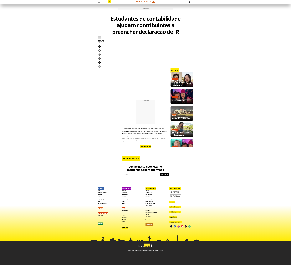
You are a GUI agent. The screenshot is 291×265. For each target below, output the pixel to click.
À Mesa (147, 190)
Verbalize (147, 218)
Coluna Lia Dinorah (149, 201)
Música (123, 221)
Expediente (173, 217)
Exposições (124, 217)
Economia (100, 194)
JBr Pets (123, 201)
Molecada (124, 196)
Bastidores (148, 196)
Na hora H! (149, 224)
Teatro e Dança (125, 223)
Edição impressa (175, 207)
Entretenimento (103, 213)
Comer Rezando (149, 205)
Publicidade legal (175, 212)
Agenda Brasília (125, 210)
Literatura (124, 219)
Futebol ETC (148, 208)
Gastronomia (124, 192)
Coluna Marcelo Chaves (150, 203)
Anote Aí (123, 212)
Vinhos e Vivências (149, 219)
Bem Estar (124, 190)
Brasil (99, 190)
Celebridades (100, 215)
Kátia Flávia (174, 78)
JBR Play (125, 227)
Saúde (99, 201)
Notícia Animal (125, 199)
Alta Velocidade (149, 194)
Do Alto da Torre (149, 207)
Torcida (100, 223)
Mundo (99, 196)
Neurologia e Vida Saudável (151, 212)
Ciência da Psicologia (150, 198)
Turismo (123, 203)
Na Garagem (124, 198)
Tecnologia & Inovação (102, 203)
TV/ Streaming (101, 218)
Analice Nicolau (149, 192)
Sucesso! (147, 214)
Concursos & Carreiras (102, 192)
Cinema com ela (149, 199)
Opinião (99, 198)
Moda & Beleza (125, 194)
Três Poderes (148, 216)
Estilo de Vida (126, 188)
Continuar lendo (145, 146)
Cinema (123, 213)
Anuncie (172, 202)
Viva (123, 208)
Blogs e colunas (151, 188)
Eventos (123, 215)
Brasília (174, 115)
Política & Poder (101, 199)
